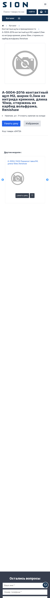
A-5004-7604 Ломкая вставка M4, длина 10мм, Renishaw (23, 162)
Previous (2, 179)
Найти (32, 12)
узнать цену (22, 195)
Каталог (12, 26)
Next (47, 179)
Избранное (32, 123)
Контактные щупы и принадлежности (19, 29)
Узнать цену (11, 123)
